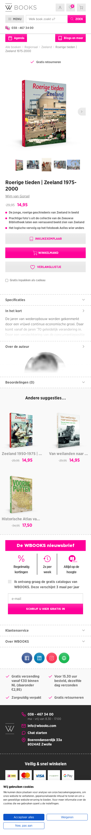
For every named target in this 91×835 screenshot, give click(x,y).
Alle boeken (13, 47)
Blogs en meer (73, 38)
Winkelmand (48, 253)
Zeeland (46, 47)
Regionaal (31, 47)
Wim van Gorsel (17, 196)
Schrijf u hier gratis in (45, 608)
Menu (16, 19)
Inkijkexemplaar (48, 238)
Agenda (18, 38)
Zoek (79, 19)
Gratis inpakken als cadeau (27, 280)
